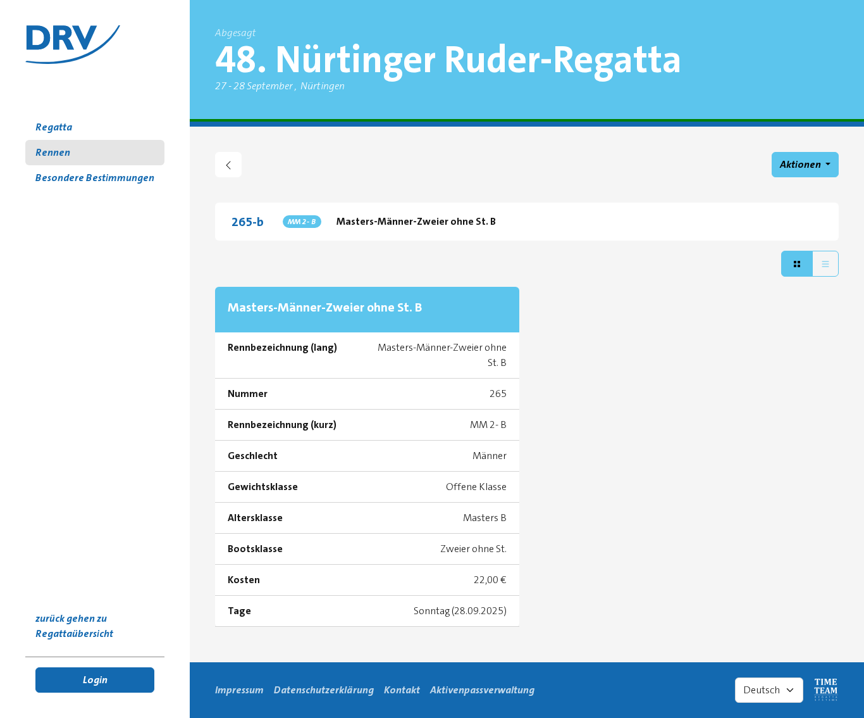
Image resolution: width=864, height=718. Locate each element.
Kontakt (402, 689)
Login (95, 679)
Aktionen (801, 164)
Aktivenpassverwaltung (482, 689)
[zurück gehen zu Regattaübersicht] (228, 164)
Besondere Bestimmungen (94, 177)
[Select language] (769, 690)
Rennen (52, 152)
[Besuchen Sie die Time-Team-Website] (826, 690)
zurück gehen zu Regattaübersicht (74, 626)
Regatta (53, 127)
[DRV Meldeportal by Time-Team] (72, 44)
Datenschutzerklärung (324, 689)
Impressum (239, 689)
